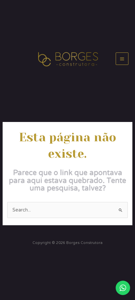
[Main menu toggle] (122, 58)
